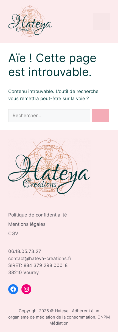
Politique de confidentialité (37, 215)
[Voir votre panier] (86, 21)
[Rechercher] (100, 115)
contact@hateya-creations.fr (39, 258)
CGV (13, 233)
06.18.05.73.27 (24, 251)
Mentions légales (27, 224)
